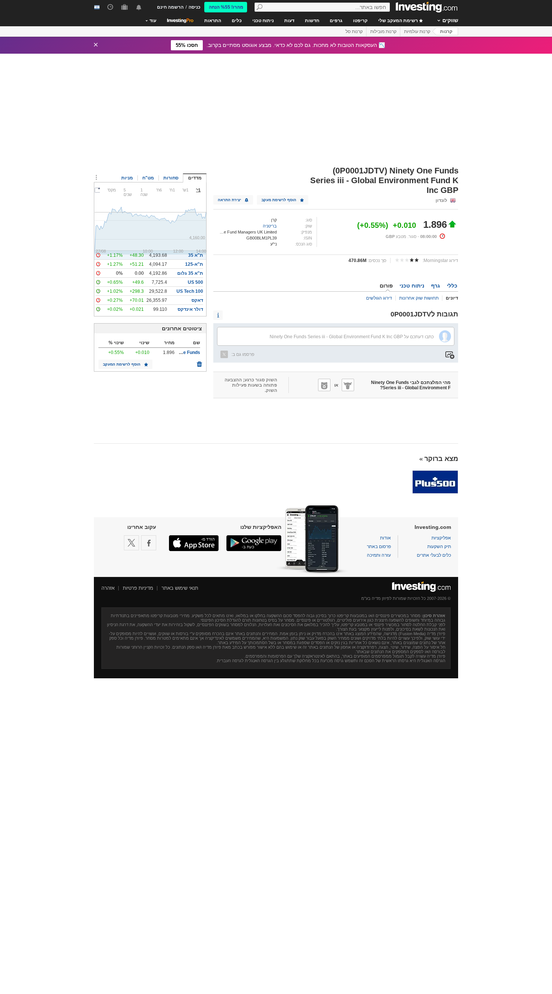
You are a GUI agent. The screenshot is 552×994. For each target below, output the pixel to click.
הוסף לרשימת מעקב (278, 200)
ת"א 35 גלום (190, 273)
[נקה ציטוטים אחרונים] (199, 362)
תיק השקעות (439, 546)
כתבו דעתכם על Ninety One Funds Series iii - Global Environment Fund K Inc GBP (352, 336)
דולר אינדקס (190, 309)
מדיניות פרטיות (138, 588)
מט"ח (148, 178)
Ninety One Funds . (180, 352)
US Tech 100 (189, 291)
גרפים (336, 20)
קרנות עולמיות (417, 31)
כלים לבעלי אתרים (434, 555)
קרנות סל (354, 31)
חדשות (312, 20)
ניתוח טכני (263, 20)
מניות (127, 178)
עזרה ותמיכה (379, 555)
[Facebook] (148, 542)
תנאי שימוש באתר (179, 588)
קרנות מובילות (383, 31)
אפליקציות (441, 538)
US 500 (195, 282)
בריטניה (270, 226)
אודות (385, 538)
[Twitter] (131, 542)
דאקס (197, 300)
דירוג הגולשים (379, 298)
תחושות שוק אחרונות (419, 298)
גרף (435, 286)
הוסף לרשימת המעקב (121, 364)
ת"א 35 (195, 255)
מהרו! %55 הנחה (226, 7)
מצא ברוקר (441, 458)
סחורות (170, 178)
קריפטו (360, 20)
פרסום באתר (379, 546)
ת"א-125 (194, 264)
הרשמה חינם (170, 7)
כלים (237, 20)
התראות (212, 20)
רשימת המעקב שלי (398, 20)
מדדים (195, 178)
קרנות (446, 31)
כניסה (195, 7)
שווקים (450, 20)
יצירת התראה (229, 200)
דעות (289, 20)
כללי (452, 286)
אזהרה (108, 588)
